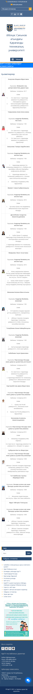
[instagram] (18, 14)
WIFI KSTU (7, 581)
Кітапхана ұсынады (9, 578)
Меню (18, 59)
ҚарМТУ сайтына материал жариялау (15, 589)
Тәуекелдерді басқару (10, 574)
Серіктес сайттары (9, 587)
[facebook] (12, 14)
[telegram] (21, 14)
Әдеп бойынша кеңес (10, 569)
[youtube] (15, 14)
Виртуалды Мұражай (10, 576)
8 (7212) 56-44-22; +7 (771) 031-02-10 (17, 1)
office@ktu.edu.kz (17, 4)
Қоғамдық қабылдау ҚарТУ (12, 571)
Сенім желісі (7, 596)
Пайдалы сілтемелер (10, 592)
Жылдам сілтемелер (9, 9)
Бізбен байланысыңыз (8, 657)
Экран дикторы (8, 594)
